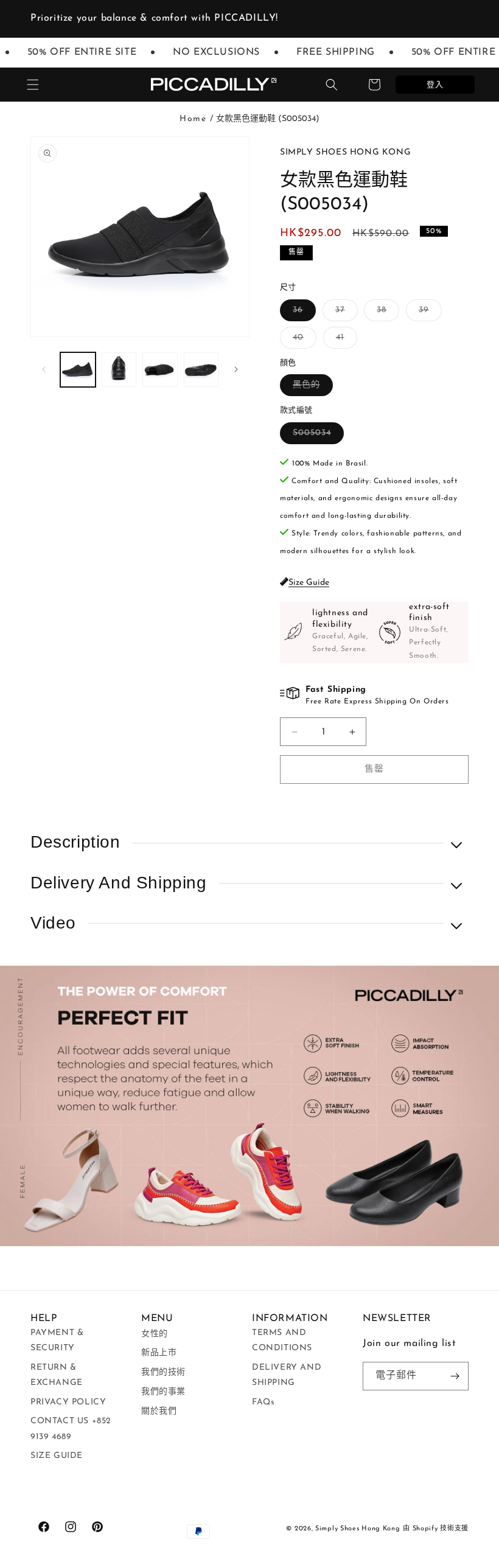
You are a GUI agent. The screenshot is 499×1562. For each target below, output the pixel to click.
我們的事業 (163, 1391)
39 (428, 313)
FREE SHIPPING (326, 52)
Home (193, 119)
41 (344, 340)
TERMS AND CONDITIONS (282, 1340)
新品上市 (158, 1353)
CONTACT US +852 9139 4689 (70, 1429)
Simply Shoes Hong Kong (357, 1528)
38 (386, 313)
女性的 (154, 1334)
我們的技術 (163, 1372)
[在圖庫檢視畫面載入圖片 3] (160, 370)
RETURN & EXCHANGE (56, 1375)
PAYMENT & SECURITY (56, 1340)
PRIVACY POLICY (68, 1402)
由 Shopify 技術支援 (436, 1528)
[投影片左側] (43, 369)
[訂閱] (454, 1376)
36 (302, 313)
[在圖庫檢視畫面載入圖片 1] (78, 370)
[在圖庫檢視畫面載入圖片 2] (119, 370)
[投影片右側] (236, 369)
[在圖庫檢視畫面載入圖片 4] (201, 370)
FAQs (263, 1402)
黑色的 (311, 388)
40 (302, 340)
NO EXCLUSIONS (206, 52)
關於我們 (158, 1411)
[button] (32, 84)
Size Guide (308, 582)
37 (344, 313)
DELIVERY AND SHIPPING (286, 1375)
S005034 (316, 436)
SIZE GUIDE (56, 1455)
